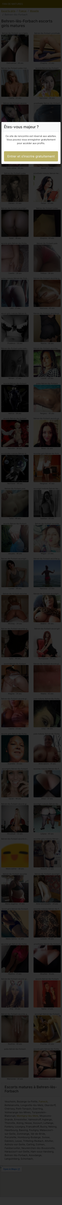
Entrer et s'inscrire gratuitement (31, 156)
